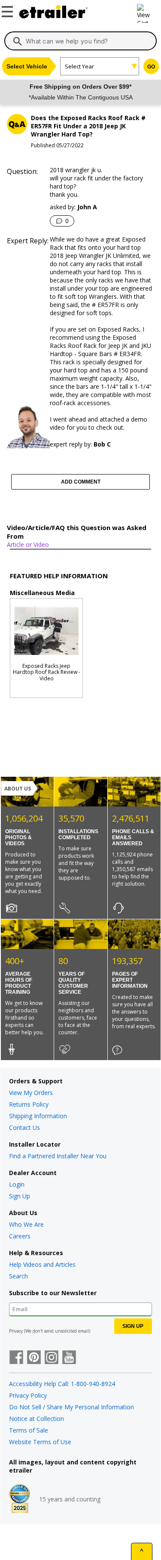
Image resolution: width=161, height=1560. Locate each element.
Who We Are (26, 1224)
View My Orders (31, 1093)
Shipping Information (38, 1116)
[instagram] (51, 1358)
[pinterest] (34, 1358)
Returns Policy (29, 1104)
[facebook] (16, 1358)
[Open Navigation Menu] (8, 10)
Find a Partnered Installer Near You (57, 1156)
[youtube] (69, 1358)
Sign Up (19, 1196)
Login (16, 1184)
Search (18, 1276)
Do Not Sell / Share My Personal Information (71, 1407)
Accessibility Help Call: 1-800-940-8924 (62, 1384)
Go (151, 67)
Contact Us (24, 1127)
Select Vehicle (26, 66)
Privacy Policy (28, 1395)
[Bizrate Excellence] (20, 1499)
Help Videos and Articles (42, 1264)
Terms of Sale (28, 1430)
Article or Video (28, 544)
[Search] (17, 41)
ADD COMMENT (80, 482)
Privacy (16, 1331)
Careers (19, 1236)
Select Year (79, 66)
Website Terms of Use (40, 1442)
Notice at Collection (36, 1418)
